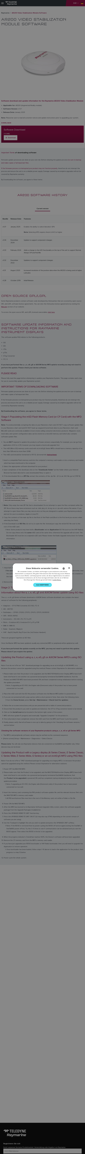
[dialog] (42, 577)
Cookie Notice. (56, 580)
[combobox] (64, 569)
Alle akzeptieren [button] (42, 585)
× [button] (69, 568)
